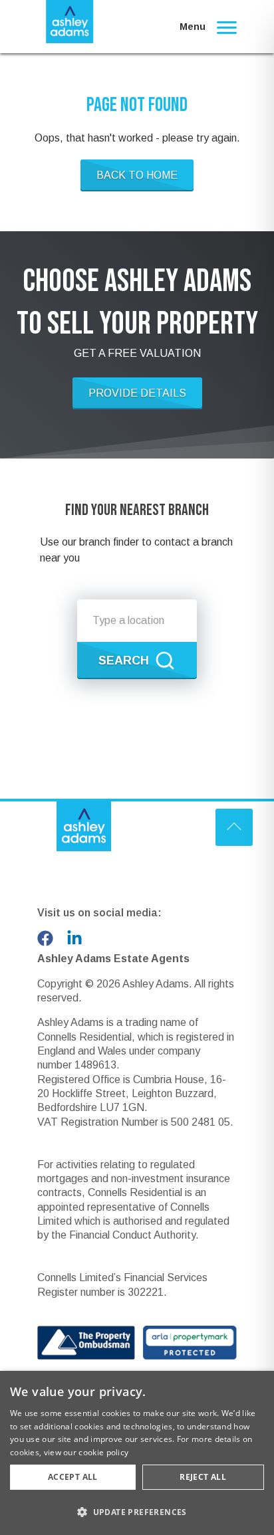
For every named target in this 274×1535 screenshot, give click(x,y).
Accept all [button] (73, 1477)
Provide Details (137, 393)
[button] (137, 1512)
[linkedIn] (74, 938)
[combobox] (137, 621)
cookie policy (103, 1452)
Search (123, 660)
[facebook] (45, 938)
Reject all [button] (203, 1477)
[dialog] (137, 1453)
